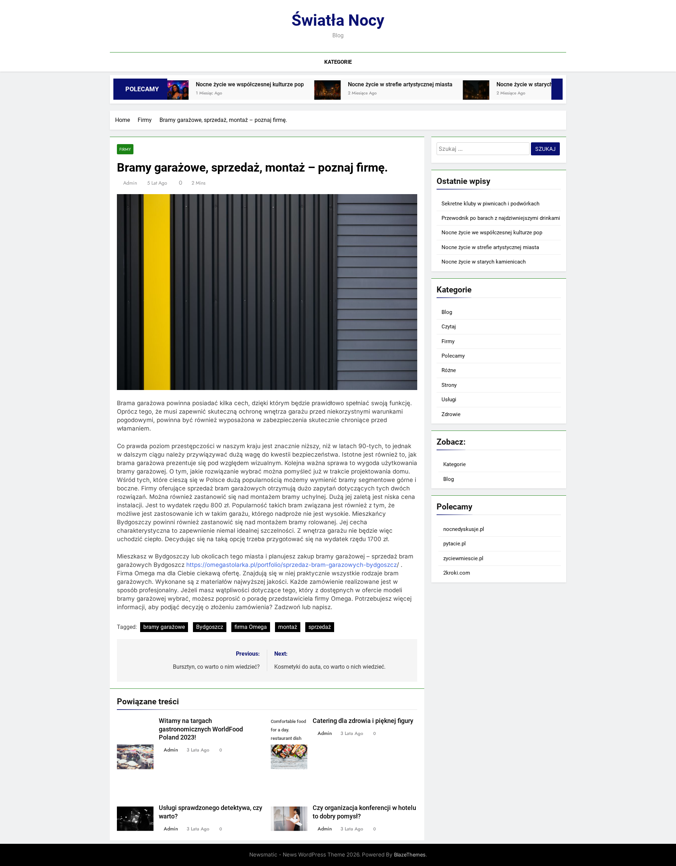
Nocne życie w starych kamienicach (507, 84)
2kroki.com (456, 573)
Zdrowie (451, 414)
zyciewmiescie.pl (463, 558)
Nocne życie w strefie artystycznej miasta (365, 84)
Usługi (449, 399)
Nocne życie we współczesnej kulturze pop (215, 84)
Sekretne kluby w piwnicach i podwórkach (490, 203)
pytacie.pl (454, 543)
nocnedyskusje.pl (463, 529)
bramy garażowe (164, 627)
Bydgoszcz (209, 627)
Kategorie (338, 62)
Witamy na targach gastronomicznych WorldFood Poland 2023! (201, 729)
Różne (449, 370)
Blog (447, 312)
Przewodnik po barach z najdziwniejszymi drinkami (501, 218)
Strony (449, 385)
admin (130, 182)
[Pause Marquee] (557, 89)
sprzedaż (319, 627)
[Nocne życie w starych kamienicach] (441, 93)
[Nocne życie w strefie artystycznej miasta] (293, 93)
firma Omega (250, 627)
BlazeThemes (410, 855)
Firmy (125, 149)
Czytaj (449, 326)
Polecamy (453, 356)
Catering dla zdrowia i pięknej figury (363, 720)
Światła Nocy (338, 20)
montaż (287, 627)
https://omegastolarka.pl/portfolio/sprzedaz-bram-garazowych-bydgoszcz (291, 564)
